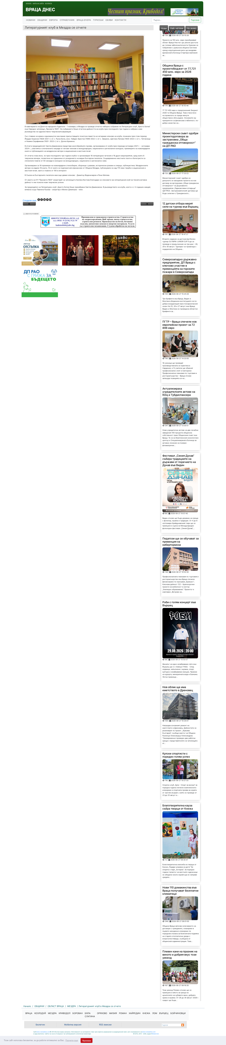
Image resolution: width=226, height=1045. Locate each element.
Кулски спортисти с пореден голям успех (176, 725)
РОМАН (123, 1013)
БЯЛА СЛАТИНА (90, 1015)
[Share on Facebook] (38, 199)
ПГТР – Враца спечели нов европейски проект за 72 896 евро (179, 295)
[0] (29, 204)
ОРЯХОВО (102, 1013)
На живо (191, 28)
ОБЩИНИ (42, 20)
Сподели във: (30, 200)
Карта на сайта (38, 3)
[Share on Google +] (41, 199)
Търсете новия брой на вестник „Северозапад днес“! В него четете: (177, 984)
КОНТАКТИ (120, 20)
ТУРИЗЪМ (98, 20)
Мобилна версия (72, 1024)
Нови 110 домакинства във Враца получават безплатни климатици (180, 861)
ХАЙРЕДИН (134, 1013)
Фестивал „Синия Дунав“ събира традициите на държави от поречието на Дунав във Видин (179, 431)
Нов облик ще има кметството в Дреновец (177, 659)
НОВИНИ (30, 20)
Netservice (155, 1034)
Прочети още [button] (71, 1040)
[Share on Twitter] (50, 199)
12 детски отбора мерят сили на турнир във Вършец (180, 176)
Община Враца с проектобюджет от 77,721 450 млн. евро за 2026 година (179, 40)
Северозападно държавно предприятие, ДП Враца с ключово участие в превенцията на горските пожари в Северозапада (179, 236)
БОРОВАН (77, 1013)
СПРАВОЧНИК (67, 20)
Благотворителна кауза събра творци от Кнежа (177, 777)
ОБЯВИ (109, 20)
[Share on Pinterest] (47, 199)
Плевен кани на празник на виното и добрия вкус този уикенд (179, 925)
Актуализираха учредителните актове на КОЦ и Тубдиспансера (178, 362)
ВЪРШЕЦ (163, 1013)
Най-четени (176, 28)
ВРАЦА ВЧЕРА (84, 20)
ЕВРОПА (53, 20)
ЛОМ (154, 1013)
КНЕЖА (146, 1013)
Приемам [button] (86, 1041)
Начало (29, 3)
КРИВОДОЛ (64, 1013)
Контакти (48, 3)
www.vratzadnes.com (43, 1032)
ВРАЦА (28, 1013)
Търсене (195, 20)
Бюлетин (40, 1024)
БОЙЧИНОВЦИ (178, 1013)
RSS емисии (105, 1024)
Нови (164, 28)
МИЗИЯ (113, 1013)
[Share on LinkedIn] (44, 199)
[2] (147, 204)
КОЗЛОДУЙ (40, 1013)
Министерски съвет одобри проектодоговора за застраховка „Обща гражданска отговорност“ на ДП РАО (180, 110)
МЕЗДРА (52, 1013)
